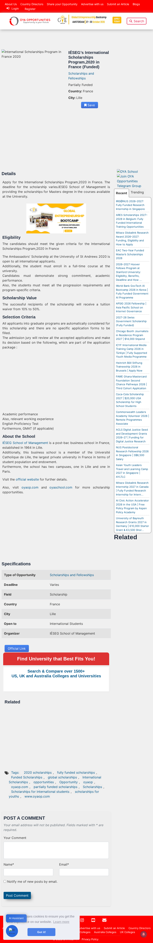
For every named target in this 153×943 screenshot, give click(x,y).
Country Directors (31, 4)
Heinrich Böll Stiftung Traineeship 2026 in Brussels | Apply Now (129, 366)
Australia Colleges (105, 932)
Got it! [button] (41, 932)
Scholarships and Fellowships (72, 575)
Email (64, 864)
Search (139, 21)
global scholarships (62, 777)
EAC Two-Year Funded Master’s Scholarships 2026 (130, 254)
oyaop (88, 782)
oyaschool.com (60, 487)
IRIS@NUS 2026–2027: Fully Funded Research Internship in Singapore (130, 205)
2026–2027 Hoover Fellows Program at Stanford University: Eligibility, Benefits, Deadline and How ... (129, 272)
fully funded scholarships (76, 772)
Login (15, 8)
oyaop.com (30, 487)
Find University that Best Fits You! (56, 658)
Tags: (15, 772)
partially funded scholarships (55, 787)
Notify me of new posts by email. (32, 882)
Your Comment (15, 838)
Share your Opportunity (62, 4)
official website (27, 479)
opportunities (43, 782)
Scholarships (92, 787)
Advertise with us (92, 4)
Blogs (136, 4)
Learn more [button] (61, 921)
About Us (11, 4)
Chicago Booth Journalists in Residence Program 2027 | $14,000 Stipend (132, 335)
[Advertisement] (56, 142)
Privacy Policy (90, 939)
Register (30, 9)
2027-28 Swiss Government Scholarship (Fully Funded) (131, 321)
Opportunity (68, 782)
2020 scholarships (38, 772)
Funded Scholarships (26, 777)
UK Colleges (127, 932)
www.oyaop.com (37, 796)
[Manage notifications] (143, 934)
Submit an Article (118, 4)
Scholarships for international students (40, 792)
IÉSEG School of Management (25, 443)
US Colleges (82, 932)
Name (9, 864)
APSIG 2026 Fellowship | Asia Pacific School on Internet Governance (131, 307)
